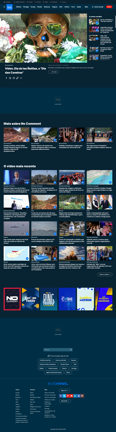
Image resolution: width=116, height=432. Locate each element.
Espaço (61, 237)
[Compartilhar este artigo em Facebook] (6, 78)
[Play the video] (43, 38)
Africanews (33, 409)
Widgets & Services (35, 406)
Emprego (47, 408)
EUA (32, 210)
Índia (88, 210)
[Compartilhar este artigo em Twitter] (10, 78)
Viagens (54, 7)
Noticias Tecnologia (92, 186)
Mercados (34, 237)
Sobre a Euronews (49, 392)
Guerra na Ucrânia (61, 360)
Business (47, 7)
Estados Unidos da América (48, 364)
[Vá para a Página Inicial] (9, 7)
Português (7, 2)
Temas (17, 389)
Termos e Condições (50, 397)
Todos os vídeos (104, 274)
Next (60, 7)
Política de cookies (49, 399)
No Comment (7, 143)
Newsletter (64, 401)
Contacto (47, 406)
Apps (31, 404)
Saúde (79, 7)
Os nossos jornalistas (21, 416)
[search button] (60, 2)
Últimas (18, 7)
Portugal (26, 7)
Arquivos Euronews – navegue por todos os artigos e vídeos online (22, 420)
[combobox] (69, 2)
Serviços (32, 389)
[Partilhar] (13, 78)
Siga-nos (32, 402)
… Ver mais (53, 72)
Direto (109, 6)
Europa (33, 7)
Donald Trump (65, 364)
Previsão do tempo (35, 397)
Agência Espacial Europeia (54, 372)
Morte (68, 372)
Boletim (32, 395)
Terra (73, 7)
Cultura (66, 7)
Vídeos (17, 411)
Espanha (73, 360)
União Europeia (52, 368)
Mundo (39, 7)
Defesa (42, 368)
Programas (19, 414)
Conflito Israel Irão (45, 360)
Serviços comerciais (50, 395)
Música (64, 368)
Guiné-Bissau (35, 262)
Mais (45, 389)
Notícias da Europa (9, 186)
